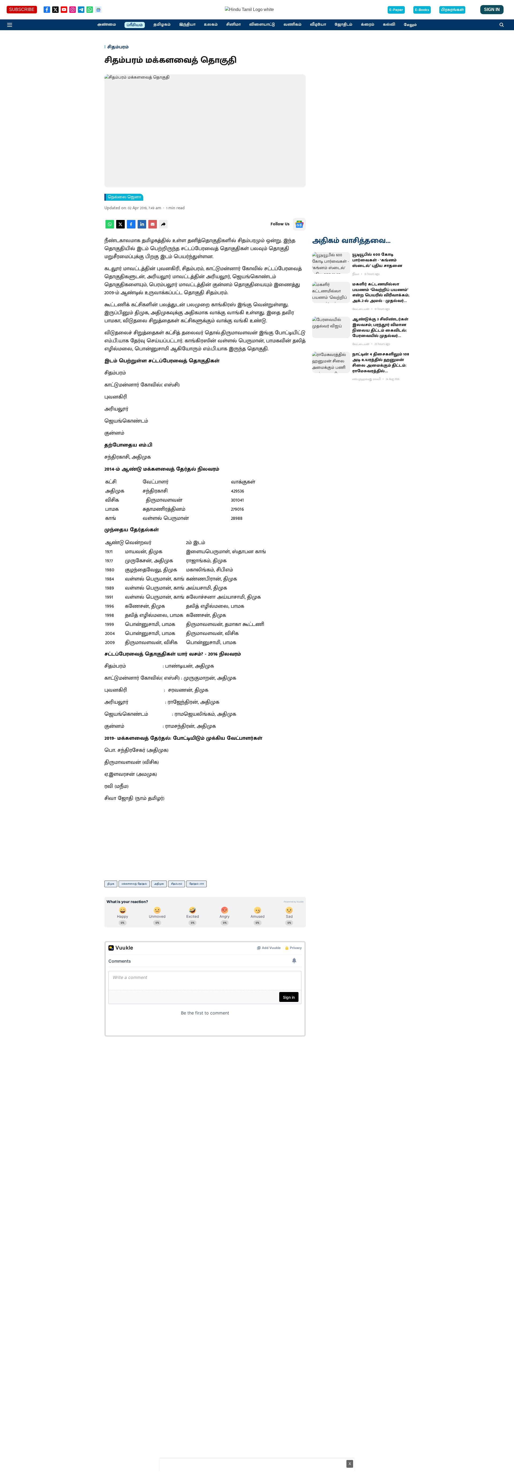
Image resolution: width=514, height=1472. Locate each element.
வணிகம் (292, 24)
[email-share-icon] (152, 227)
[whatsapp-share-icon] (109, 227)
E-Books (422, 10)
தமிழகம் (162, 24)
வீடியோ (318, 24)
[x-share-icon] (120, 227)
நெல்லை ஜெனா (124, 197)
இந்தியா (187, 24)
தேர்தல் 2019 (196, 884)
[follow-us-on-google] (299, 224)
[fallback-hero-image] (331, 262)
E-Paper (396, 10)
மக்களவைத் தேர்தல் (134, 884)
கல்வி (389, 24)
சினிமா (233, 24)
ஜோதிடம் (343, 24)
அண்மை (106, 24)
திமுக (110, 884)
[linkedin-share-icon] (142, 227)
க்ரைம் (367, 24)
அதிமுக (159, 884)
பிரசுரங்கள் (452, 10)
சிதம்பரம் (176, 884)
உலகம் (211, 24)
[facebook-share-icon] (131, 227)
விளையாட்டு (262, 24)
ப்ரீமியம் (135, 25)
